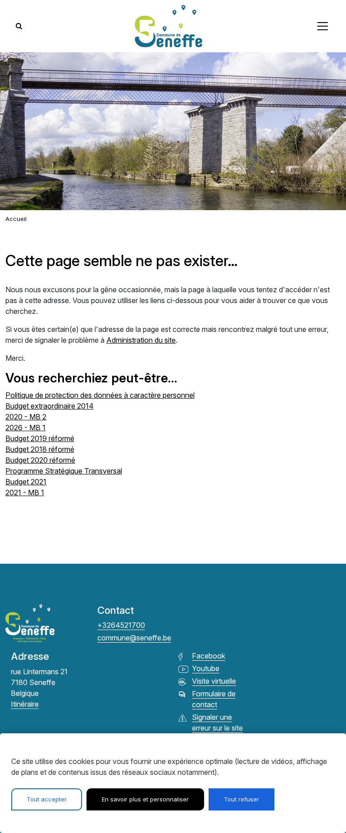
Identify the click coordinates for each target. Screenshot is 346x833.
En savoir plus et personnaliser (145, 799)
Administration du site (141, 340)
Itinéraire (25, 704)
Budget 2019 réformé (39, 438)
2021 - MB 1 (24, 492)
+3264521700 (121, 625)
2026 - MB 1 (25, 427)
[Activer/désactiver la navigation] (322, 26)
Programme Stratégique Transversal (63, 470)
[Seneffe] (168, 26)
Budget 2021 (25, 481)
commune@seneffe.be (134, 637)
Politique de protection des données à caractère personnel (100, 395)
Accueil (16, 218)
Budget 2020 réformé (40, 460)
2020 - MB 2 (25, 416)
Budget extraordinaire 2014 (49, 405)
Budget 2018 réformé (39, 449)
